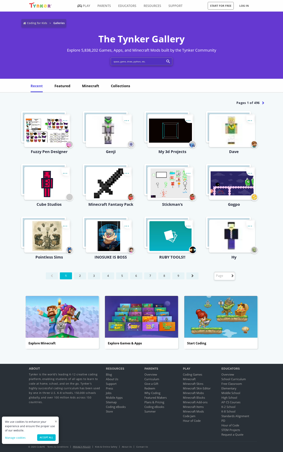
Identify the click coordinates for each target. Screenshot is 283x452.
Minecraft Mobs (193, 393)
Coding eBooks (116, 407)
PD (223, 421)
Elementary (228, 388)
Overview (150, 374)
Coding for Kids (37, 23)
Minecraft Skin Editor (197, 388)
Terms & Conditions (58, 446)
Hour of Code (192, 421)
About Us (112, 379)
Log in (244, 6)
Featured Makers (155, 397)
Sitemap (111, 402)
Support (111, 384)
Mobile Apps (114, 397)
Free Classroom (231, 384)
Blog (109, 374)
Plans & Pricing (154, 402)
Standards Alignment (235, 416)
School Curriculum (233, 379)
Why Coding (152, 393)
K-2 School (228, 407)
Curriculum (151, 379)
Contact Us (142, 446)
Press (109, 388)
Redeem (149, 388)
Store (109, 411)
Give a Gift (151, 384)
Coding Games (192, 374)
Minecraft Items (193, 407)
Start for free (220, 6)
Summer (150, 411)
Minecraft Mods (193, 411)
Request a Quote (232, 434)
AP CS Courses (230, 402)
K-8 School (228, 411)
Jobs (108, 393)
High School (229, 397)
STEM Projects (230, 430)
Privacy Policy (82, 446)
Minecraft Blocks (194, 397)
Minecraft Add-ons (195, 402)
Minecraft (189, 379)
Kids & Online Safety (106, 446)
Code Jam (189, 416)
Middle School (230, 393)
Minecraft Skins (193, 384)
